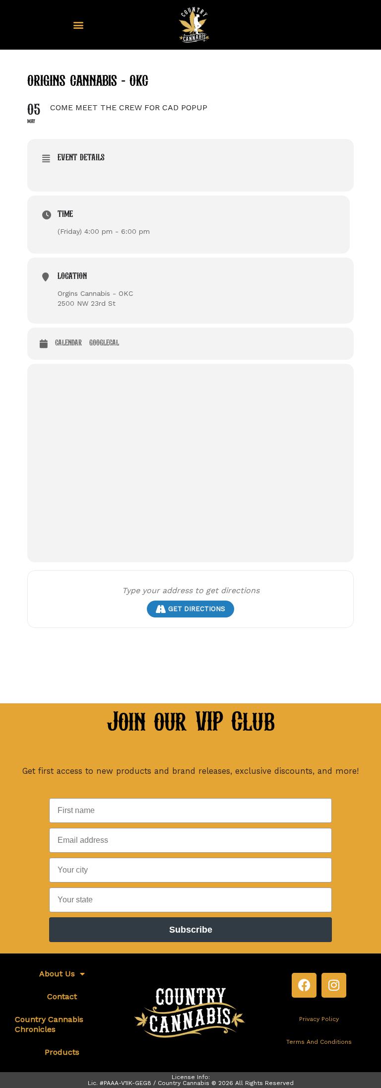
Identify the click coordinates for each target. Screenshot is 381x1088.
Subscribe (190, 930)
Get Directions (196, 608)
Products (62, 1052)
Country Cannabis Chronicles (49, 1024)
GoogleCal (104, 343)
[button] (78, 25)
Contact (62, 996)
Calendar (68, 343)
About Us (57, 973)
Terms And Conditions (319, 1041)
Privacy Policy (319, 1019)
